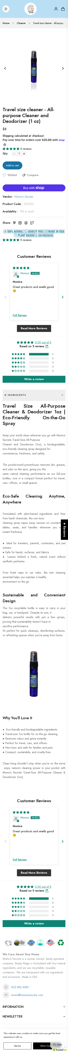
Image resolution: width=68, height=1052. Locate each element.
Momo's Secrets (23, 197)
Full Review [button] (20, 315)
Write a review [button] (34, 379)
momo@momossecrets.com (27, 995)
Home (6, 23)
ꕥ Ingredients (15, 395)
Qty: (5, 154)
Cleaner (21, 23)
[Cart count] (63, 9)
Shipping (8, 136)
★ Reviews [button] (64, 529)
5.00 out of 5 (43, 342)
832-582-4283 (20, 987)
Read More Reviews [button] (34, 328)
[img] (21, 268)
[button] (11, 149)
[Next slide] (62, 297)
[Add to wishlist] (4, 175)
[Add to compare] (23, 175)
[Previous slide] (5, 297)
